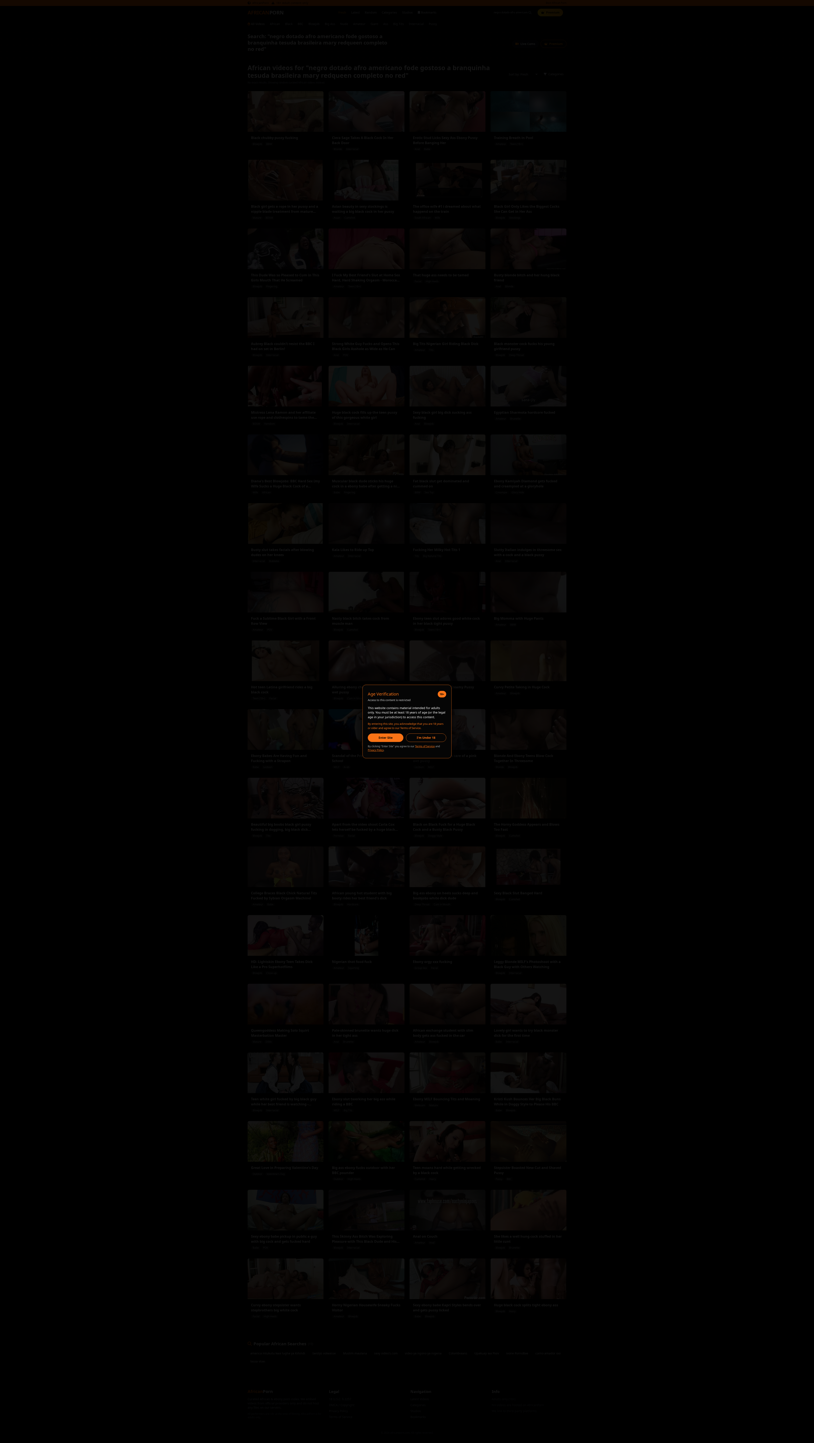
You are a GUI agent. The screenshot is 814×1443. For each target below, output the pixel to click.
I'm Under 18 (426, 738)
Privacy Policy (376, 750)
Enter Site (386, 738)
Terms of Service (425, 746)
